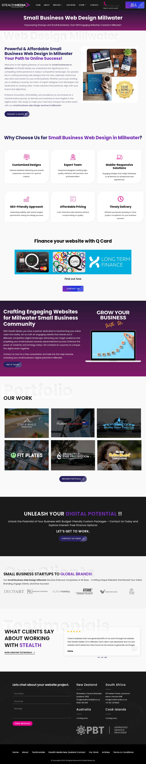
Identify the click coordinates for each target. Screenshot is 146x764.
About (25, 752)
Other (81, 5)
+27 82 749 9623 (112, 702)
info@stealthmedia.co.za (116, 699)
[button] (99, 657)
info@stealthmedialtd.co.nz (88, 699)
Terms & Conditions (123, 752)
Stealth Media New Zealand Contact (66, 752)
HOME (38, 5)
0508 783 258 (111, 6)
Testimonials (38, 752)
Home (16, 752)
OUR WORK (70, 5)
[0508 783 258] (104, 2)
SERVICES (56, 5)
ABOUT (47, 5)
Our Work (94, 752)
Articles (106, 752)
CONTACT (94, 5)
